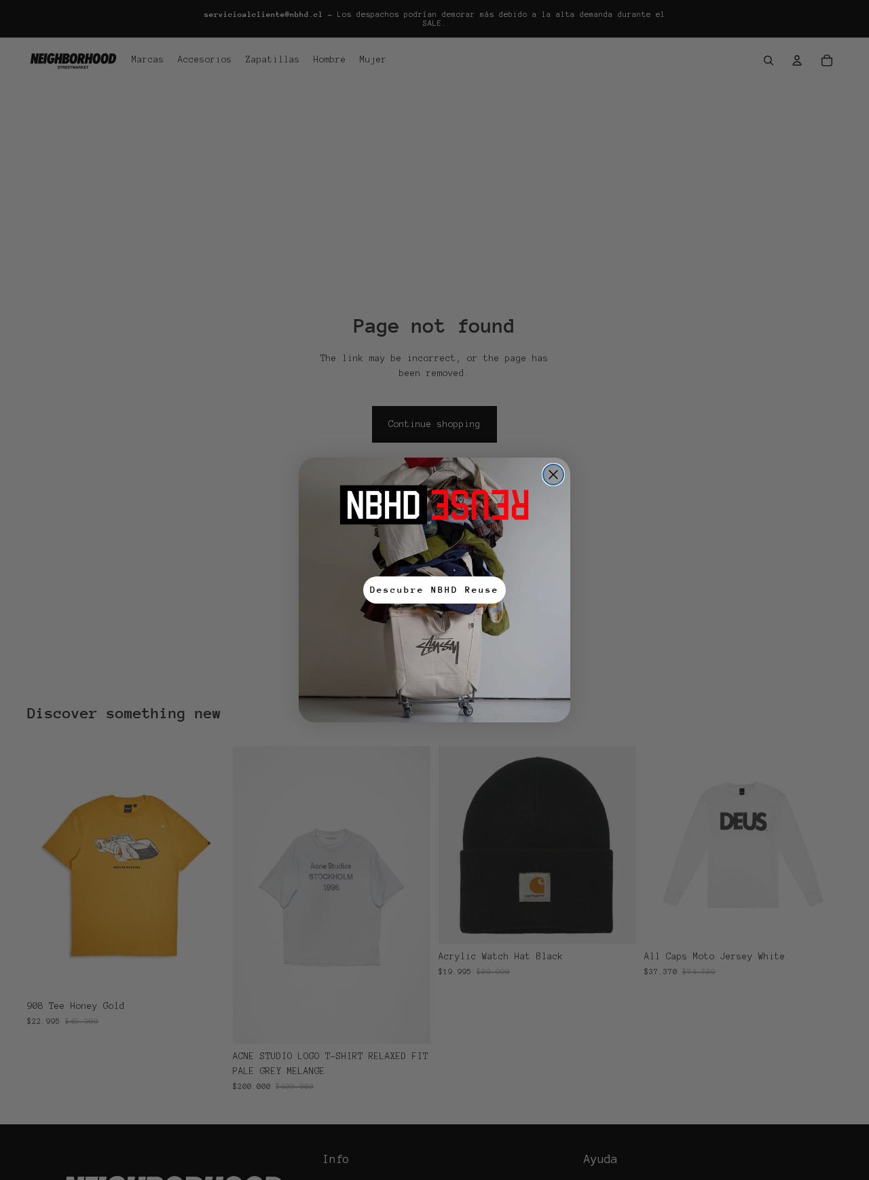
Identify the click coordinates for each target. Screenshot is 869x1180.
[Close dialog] (553, 474)
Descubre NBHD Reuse (434, 590)
